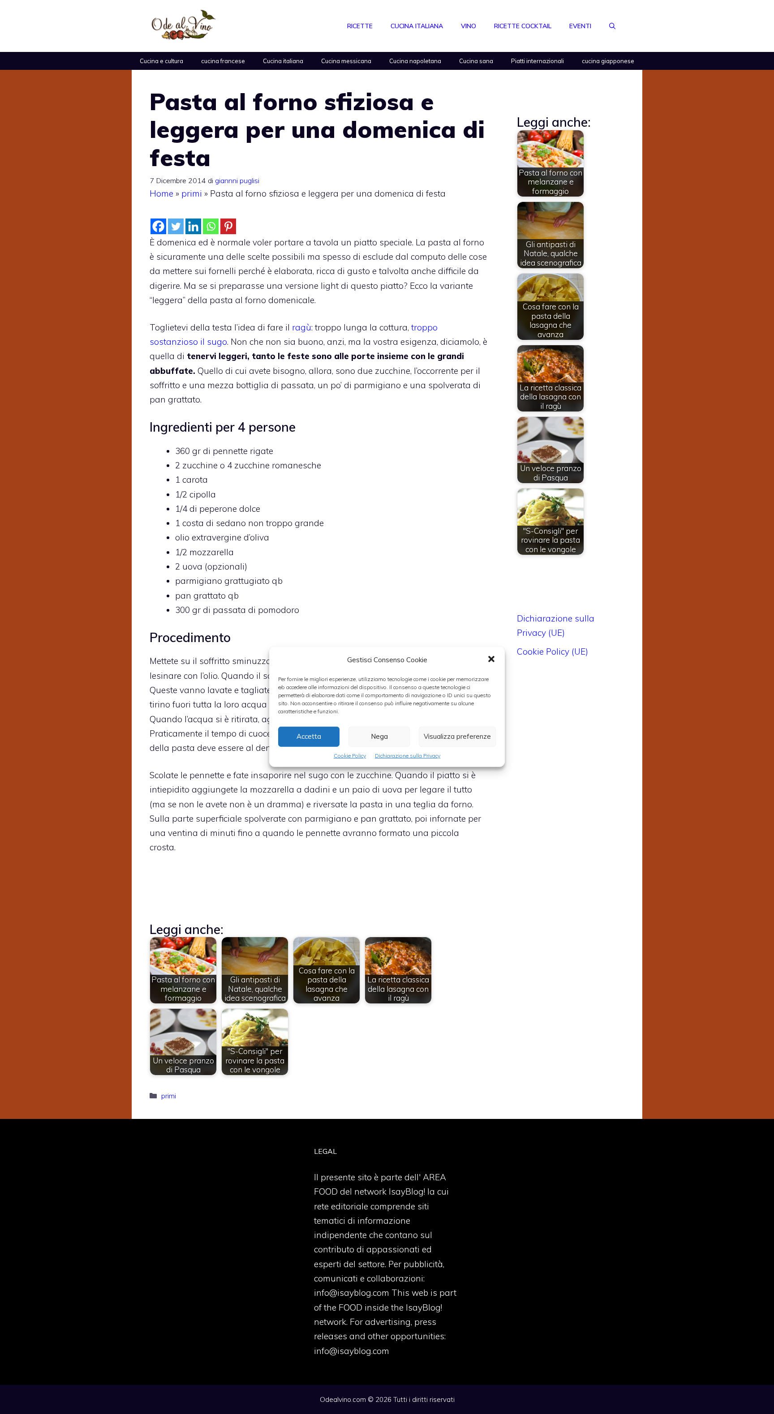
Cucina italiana (417, 26)
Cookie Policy (350, 755)
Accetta (309, 736)
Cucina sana (476, 60)
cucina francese (223, 60)
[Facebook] (158, 226)
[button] (491, 660)
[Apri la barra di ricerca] (612, 26)
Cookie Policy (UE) (552, 651)
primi (191, 193)
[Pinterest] (228, 226)
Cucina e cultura (161, 60)
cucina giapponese (608, 60)
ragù (301, 327)
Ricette (360, 26)
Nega (379, 736)
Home (161, 193)
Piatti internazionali (537, 60)
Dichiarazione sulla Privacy (407, 755)
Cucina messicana (346, 60)
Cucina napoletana (415, 60)
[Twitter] (176, 226)
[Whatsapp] (211, 226)
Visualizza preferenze (457, 736)
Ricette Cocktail (522, 26)
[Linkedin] (193, 226)
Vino (468, 26)
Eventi (580, 26)
